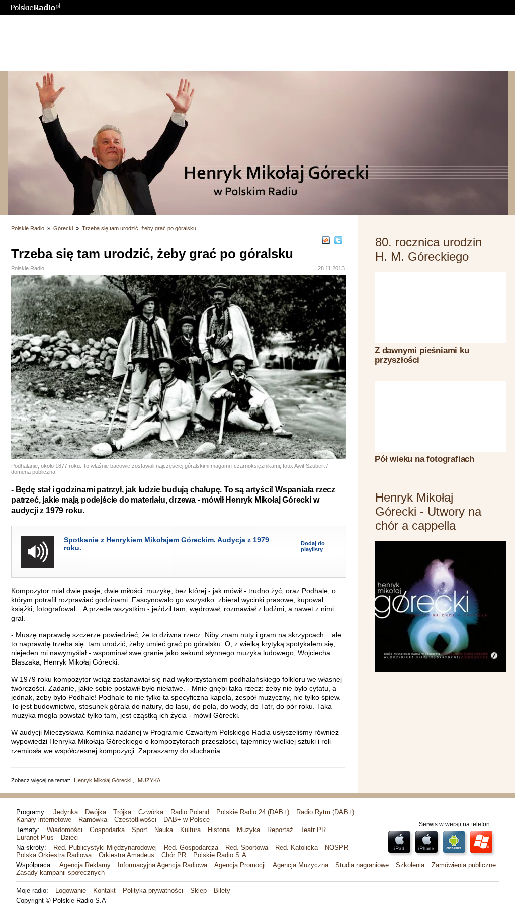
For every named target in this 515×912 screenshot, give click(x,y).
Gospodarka (107, 830)
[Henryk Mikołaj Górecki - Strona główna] (257, 143)
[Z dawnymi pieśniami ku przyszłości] (440, 307)
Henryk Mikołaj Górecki (103, 780)
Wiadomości (64, 830)
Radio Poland (189, 812)
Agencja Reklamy (85, 865)
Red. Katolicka (296, 847)
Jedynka (65, 812)
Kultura (190, 830)
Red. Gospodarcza (191, 847)
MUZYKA (149, 780)
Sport (139, 830)
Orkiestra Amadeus (126, 855)
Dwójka (95, 812)
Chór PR (173, 855)
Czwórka (150, 812)
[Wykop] (326, 240)
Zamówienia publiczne (464, 865)
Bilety (222, 890)
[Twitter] (338, 240)
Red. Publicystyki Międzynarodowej (105, 847)
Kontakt (104, 890)
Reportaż (280, 830)
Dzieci (70, 837)
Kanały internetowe (43, 819)
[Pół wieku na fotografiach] (440, 416)
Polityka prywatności (153, 890)
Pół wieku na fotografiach (424, 459)
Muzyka (248, 830)
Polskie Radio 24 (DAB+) (252, 812)
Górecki (63, 228)
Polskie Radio (27, 228)
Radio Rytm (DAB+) (325, 812)
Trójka (122, 812)
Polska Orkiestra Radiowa (54, 855)
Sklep (198, 890)
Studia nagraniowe (362, 865)
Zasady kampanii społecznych (60, 872)
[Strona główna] (35, 7)
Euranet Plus (35, 837)
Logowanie (70, 890)
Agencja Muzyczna (300, 865)
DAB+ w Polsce (186, 819)
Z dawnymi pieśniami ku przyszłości (422, 355)
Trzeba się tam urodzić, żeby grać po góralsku (139, 228)
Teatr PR (313, 830)
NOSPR (336, 847)
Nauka (163, 830)
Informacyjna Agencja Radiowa (162, 865)
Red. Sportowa (246, 847)
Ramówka (92, 819)
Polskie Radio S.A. (220, 855)
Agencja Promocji (240, 865)
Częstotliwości (135, 819)
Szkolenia (410, 865)
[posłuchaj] (37, 552)
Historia (219, 830)
